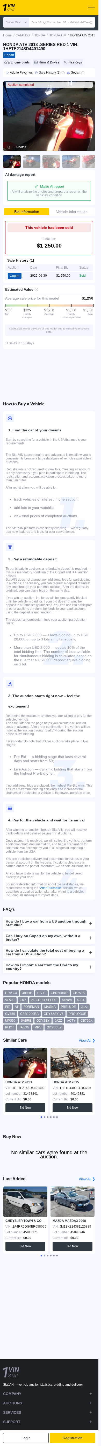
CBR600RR (59, 993)
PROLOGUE (77, 1014)
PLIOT (9, 1027)
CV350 (10, 1014)
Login (26, 1438)
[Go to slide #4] (71, 161)
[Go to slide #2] (31, 161)
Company (12, 1394)
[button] (16, 22)
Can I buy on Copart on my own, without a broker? (43, 938)
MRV (37, 1027)
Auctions (12, 1403)
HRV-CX (11, 993)
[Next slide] (88, 112)
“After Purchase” (50, 888)
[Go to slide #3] (51, 161)
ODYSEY (43, 1020)
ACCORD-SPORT (44, 1000)
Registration (72, 1438)
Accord (67, 1000)
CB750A (79, 993)
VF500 (10, 1000)
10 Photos (19, 147)
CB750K (86, 1020)
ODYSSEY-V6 (53, 1014)
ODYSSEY (54, 1027)
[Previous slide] (10, 112)
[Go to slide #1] (12, 161)
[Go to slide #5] (90, 161)
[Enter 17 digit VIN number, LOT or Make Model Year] (91, 22)
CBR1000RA (29, 1014)
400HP (27, 993)
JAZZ (58, 1020)
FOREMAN (31, 1007)
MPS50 (10, 1020)
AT (16, 1007)
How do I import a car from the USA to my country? (42, 967)
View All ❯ (87, 1040)
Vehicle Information (72, 212)
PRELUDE (68, 1007)
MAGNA (50, 1007)
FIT (7, 1007)
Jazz (84, 1007)
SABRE (26, 1020)
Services (12, 1412)
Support (11, 1422)
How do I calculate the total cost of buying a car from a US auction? (45, 952)
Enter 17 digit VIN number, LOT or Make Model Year (60, 22)
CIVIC (41, 993)
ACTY (71, 1020)
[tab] (41, 1117)
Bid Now (25, 1108)
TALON (24, 1027)
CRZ (23, 1000)
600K (80, 1000)
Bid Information (26, 212)
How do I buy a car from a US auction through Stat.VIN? (46, 923)
